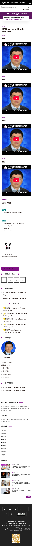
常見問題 (4, 451)
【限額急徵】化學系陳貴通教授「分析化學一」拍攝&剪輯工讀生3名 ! (21, 467)
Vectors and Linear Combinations (14, 298)
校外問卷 (6, 371)
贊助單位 (4, 433)
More (28, 496)
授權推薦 (4, 439)
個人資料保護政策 (20, 521)
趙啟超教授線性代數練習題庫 (9, 256)
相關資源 (4, 436)
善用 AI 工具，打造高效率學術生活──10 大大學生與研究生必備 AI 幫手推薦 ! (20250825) (21, 483)
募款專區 (4, 416)
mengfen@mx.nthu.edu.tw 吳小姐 (16, 523)
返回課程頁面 (9, 268)
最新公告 (4, 448)
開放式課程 (7, 17)
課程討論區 (7, 374)
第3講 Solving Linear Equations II (14, 391)
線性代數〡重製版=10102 (17, 17)
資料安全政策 (11, 521)
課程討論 (4, 430)
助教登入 (4, 455)
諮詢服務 (6, 378)
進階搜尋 (26, 9)
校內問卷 (6, 368)
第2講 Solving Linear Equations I (14, 387)
